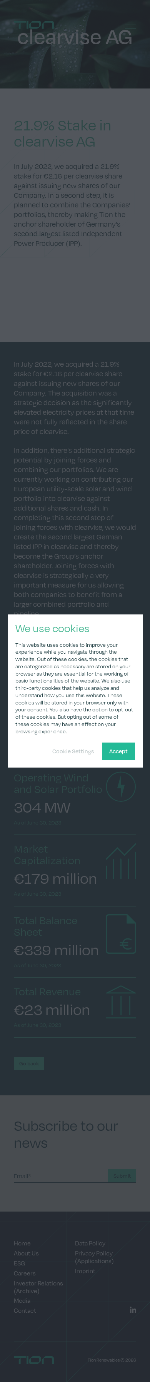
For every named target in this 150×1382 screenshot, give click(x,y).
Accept (118, 751)
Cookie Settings (73, 751)
